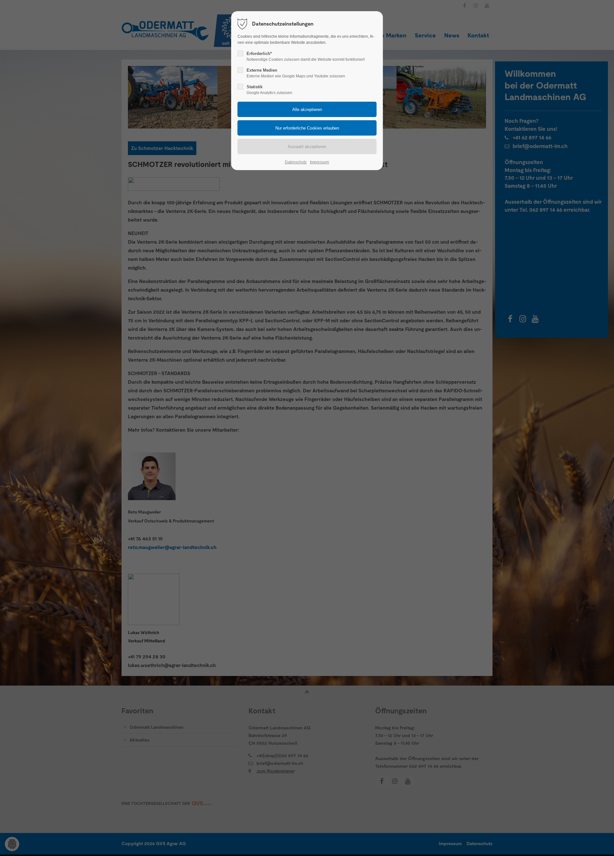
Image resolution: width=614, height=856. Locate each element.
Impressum (319, 162)
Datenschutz (296, 162)
